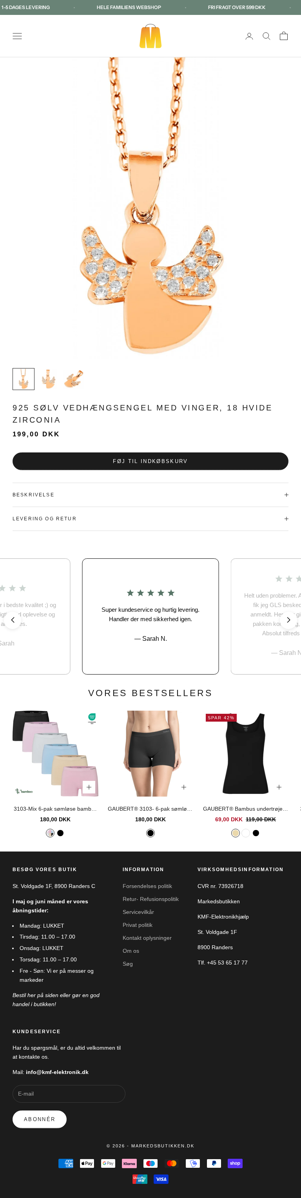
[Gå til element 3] (74, 379)
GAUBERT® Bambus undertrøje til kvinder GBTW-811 (245, 809)
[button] (12, 620)
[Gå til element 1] (23, 379)
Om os (131, 951)
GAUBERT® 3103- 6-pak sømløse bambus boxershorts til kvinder (150, 809)
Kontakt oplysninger (147, 938)
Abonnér (39, 1119)
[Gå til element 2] (49, 379)
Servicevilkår (138, 912)
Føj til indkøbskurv (150, 461)
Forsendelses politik (147, 886)
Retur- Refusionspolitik (151, 899)
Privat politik (137, 925)
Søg (128, 964)
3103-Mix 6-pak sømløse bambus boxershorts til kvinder (55, 809)
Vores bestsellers (150, 693)
